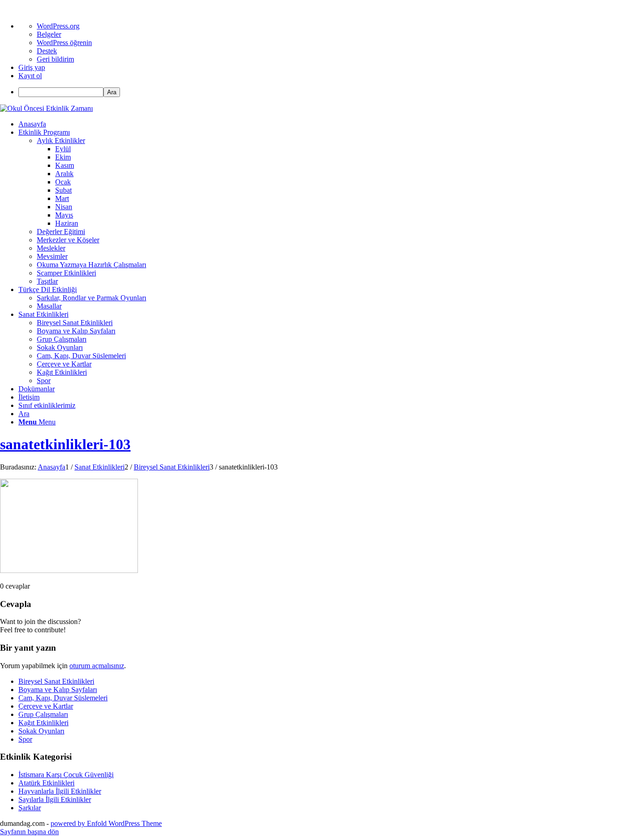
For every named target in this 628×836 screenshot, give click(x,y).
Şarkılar (29, 808)
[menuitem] (323, 92)
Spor (25, 739)
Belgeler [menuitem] (49, 34)
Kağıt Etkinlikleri (43, 723)
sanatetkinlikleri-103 (65, 444)
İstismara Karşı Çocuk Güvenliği (66, 775)
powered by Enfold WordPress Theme (106, 823)
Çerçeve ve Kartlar (45, 706)
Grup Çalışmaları (43, 714)
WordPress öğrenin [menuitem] (64, 42)
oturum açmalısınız (96, 666)
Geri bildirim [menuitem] (55, 59)
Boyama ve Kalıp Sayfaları (57, 689)
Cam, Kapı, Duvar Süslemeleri (63, 698)
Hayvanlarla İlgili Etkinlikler (59, 791)
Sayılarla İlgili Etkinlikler (54, 799)
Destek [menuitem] (47, 51)
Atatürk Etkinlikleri (46, 783)
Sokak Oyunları (41, 731)
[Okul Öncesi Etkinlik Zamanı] (46, 108)
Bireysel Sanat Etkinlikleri (56, 681)
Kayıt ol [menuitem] (30, 76)
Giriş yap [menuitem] (31, 67)
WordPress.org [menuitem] (58, 26)
